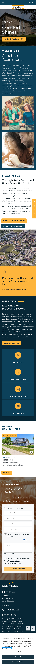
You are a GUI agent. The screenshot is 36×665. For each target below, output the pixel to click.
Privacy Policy (15, 561)
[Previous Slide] (4, 452)
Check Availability (13, 39)
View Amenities (11, 343)
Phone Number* (12, 529)
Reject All (18, 656)
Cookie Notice (6, 648)
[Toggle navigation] (3, 2)
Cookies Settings (18, 651)
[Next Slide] (31, 452)
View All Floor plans (14, 221)
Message (9, 545)
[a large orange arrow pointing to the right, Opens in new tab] (10, 584)
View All (6, 472)
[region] (18, 649)
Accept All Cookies (18, 661)
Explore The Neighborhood (15, 290)
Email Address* (11, 524)
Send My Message (18, 569)
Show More (27, 540)
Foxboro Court (9, 457)
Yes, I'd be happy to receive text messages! (17, 535)
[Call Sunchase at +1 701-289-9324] (33, 2)
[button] (29, 2)
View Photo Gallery (13, 226)
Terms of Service (10, 563)
